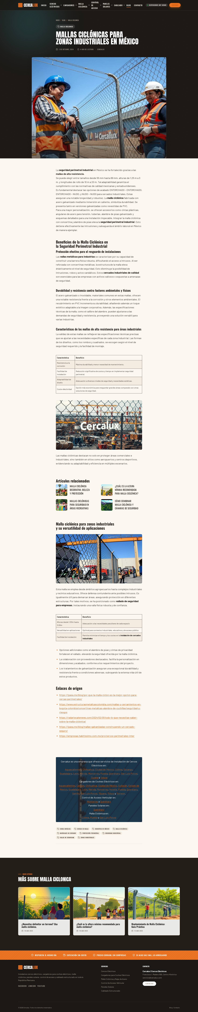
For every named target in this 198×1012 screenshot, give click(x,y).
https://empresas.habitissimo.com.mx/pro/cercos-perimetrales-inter (96, 735)
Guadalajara (66, 773)
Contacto (138, 5)
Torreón (121, 793)
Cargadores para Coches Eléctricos (115, 975)
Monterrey (93, 773)
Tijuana (94, 777)
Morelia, (113, 789)
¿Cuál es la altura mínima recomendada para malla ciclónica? (126, 489)
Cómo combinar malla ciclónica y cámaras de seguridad (126, 504)
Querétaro (114, 773)
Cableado (118, 5)
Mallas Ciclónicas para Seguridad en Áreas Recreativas (79, 504)
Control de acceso (95, 5)
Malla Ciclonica (73, 20)
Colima (118, 769)
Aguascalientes (73, 769)
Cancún (80, 785)
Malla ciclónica (82, 5)
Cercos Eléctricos (55, 5)
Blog (128, 5)
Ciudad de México (104, 769)
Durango (128, 769)
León (76, 773)
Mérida (92, 789)
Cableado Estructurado (110, 991)
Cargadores (68, 5)
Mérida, (84, 773)
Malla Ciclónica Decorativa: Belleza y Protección (80, 489)
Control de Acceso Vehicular (112, 983)
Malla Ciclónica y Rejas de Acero (114, 979)
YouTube (41, 985)
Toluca (103, 777)
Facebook (22, 985)
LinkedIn (32, 985)
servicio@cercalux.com (152, 978)
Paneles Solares (106, 5)
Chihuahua (88, 769)
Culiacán (122, 785)
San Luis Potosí (129, 773)
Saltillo (76, 793)
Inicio (43, 5)
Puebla (104, 773)
